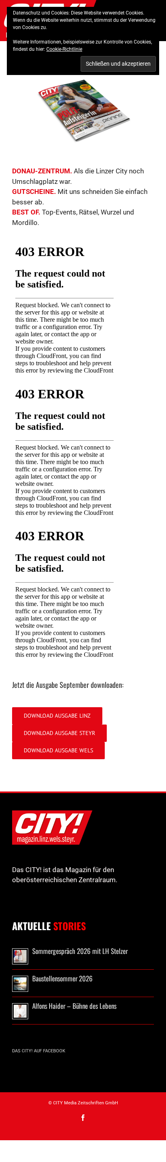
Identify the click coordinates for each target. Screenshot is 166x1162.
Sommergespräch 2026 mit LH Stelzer (80, 951)
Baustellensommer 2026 (62, 978)
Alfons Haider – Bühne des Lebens (74, 1006)
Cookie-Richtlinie (64, 49)
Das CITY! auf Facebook (38, 1051)
